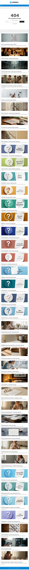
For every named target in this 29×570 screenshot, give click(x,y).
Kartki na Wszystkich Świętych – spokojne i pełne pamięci (10, 438)
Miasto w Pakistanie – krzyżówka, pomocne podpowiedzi (10, 113)
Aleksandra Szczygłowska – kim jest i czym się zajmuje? (10, 507)
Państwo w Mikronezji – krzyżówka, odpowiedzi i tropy (10, 534)
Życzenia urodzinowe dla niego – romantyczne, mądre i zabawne (12, 465)
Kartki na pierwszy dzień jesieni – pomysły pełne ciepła (10, 358)
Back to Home (15, 23)
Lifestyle (2, 57)
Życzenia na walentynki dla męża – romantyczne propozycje (11, 412)
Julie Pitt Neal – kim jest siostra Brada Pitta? (8, 304)
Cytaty (2, 370)
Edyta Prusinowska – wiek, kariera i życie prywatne (9, 317)
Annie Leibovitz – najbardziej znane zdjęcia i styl (9, 264)
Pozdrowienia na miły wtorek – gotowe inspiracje (9, 451)
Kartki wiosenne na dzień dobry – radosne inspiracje (10, 371)
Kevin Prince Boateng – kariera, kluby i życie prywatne (10, 237)
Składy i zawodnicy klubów (4, 236)
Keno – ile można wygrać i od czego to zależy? (8, 44)
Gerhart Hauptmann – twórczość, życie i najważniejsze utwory (11, 155)
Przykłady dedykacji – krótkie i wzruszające (8, 425)
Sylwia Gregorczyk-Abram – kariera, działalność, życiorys (10, 493)
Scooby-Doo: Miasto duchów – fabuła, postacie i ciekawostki (11, 71)
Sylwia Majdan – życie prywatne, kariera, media (9, 210)
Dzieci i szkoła (2, 357)
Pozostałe (2, 70)
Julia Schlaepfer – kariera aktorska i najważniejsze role (10, 521)
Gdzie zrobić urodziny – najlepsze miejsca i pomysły (9, 58)
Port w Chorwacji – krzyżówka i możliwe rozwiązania (9, 127)
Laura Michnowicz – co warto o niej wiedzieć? (8, 290)
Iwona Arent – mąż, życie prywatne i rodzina (8, 197)
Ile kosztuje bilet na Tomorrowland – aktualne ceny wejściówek (11, 85)
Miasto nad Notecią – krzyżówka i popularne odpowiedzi (10, 141)
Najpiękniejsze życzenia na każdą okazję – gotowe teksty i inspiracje (12, 345)
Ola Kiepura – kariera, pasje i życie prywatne (8, 277)
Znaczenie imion (3, 464)
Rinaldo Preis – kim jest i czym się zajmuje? (8, 223)
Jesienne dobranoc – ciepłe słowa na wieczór (8, 384)
